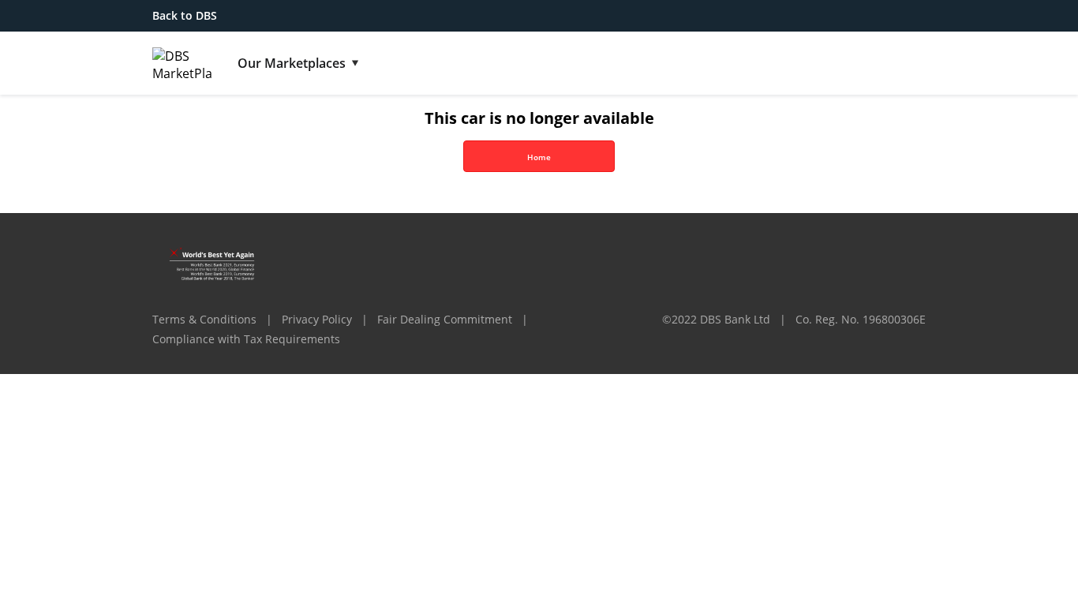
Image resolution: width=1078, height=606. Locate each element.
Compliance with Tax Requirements (246, 338)
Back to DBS (184, 15)
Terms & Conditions (204, 319)
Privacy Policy (317, 319)
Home (539, 157)
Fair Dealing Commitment (444, 319)
